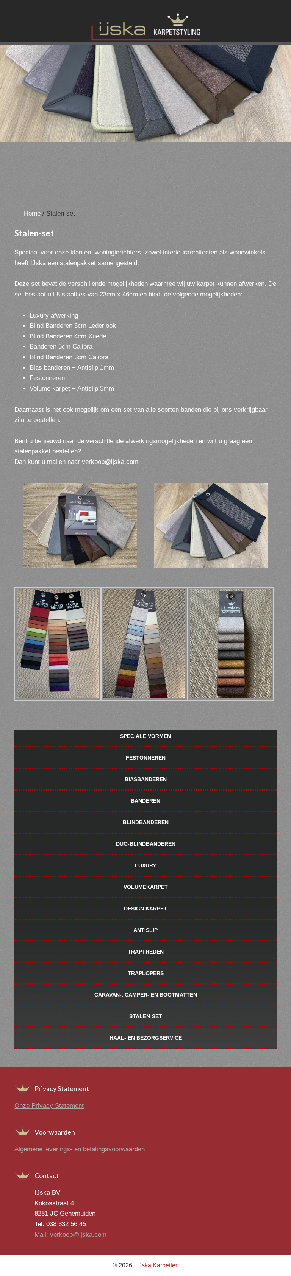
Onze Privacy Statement (49, 1105)
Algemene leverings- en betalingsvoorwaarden (79, 1149)
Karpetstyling (145, 28)
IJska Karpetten (158, 1265)
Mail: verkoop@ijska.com (70, 1234)
